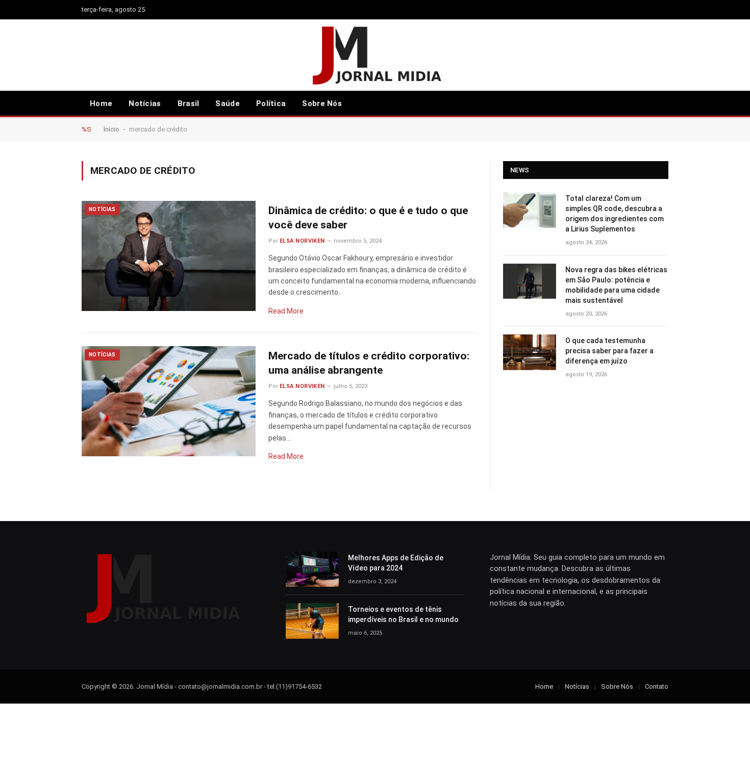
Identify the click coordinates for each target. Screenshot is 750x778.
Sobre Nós (322, 103)
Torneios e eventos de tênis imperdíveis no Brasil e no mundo (403, 614)
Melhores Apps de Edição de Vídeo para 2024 (395, 563)
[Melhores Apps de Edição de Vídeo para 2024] (312, 569)
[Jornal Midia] (375, 55)
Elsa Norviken (302, 241)
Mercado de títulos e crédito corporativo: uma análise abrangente (368, 363)
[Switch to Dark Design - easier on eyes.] (663, 103)
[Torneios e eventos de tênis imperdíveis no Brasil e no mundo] (312, 620)
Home (101, 103)
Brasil (188, 103)
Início (111, 129)
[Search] (648, 103)
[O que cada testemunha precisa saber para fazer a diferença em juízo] (529, 352)
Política (271, 103)
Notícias (145, 103)
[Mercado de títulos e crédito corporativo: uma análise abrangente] (169, 401)
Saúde (227, 103)
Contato (656, 686)
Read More (286, 311)
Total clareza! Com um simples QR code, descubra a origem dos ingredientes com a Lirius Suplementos (614, 213)
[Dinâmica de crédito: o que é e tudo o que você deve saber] (169, 256)
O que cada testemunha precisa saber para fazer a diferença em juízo (609, 350)
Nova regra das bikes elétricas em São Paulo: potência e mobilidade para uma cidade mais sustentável (616, 285)
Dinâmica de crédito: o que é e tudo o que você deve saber (368, 217)
